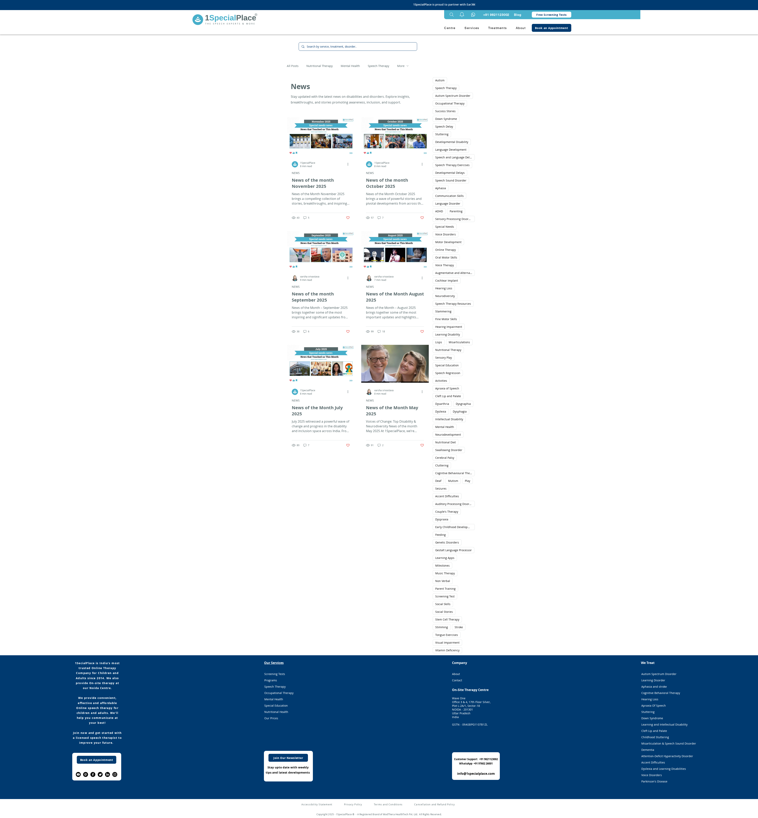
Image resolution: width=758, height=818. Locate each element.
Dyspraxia (441, 519)
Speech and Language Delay (454, 157)
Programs (270, 680)
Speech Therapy (378, 66)
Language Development (450, 149)
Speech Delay (444, 126)
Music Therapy (445, 573)
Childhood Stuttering (655, 737)
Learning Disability (447, 334)
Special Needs (444, 226)
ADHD (439, 211)
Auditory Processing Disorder (454, 504)
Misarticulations (459, 342)
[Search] (451, 15)
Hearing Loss (443, 288)
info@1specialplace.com (476, 773)
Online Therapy (445, 250)
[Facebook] (92, 774)
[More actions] (349, 164)
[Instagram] (114, 774)
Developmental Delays (450, 173)
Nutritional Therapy (319, 66)
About (456, 674)
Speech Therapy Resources (453, 304)
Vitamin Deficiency (447, 650)
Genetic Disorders (447, 542)
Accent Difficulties (447, 496)
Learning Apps (444, 558)
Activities (441, 381)
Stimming (441, 627)
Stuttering (441, 134)
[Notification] (473, 14)
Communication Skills (449, 196)
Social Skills (442, 604)
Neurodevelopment (448, 434)
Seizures (441, 488)
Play (467, 481)
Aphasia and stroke (654, 686)
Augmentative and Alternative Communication (455, 273)
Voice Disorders (445, 234)
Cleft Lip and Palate (448, 396)
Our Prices (271, 718)
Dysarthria (442, 404)
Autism (440, 80)
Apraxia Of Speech (653, 705)
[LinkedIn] (107, 774)
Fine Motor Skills (446, 319)
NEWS (296, 173)
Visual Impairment (447, 642)
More (400, 66)
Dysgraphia (463, 404)
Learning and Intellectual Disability (664, 724)
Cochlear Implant (446, 280)
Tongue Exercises (446, 635)
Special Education (447, 365)
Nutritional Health (276, 712)
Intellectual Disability (449, 419)
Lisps (438, 342)
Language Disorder (447, 203)
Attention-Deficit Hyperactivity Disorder (664, 756)
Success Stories (445, 111)
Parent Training (445, 588)
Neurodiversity (445, 296)
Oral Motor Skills (446, 257)
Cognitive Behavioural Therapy (455, 473)
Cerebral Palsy (444, 458)
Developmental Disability (451, 142)
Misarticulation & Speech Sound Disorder (664, 743)
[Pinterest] (85, 774)
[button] (462, 15)
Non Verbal (442, 581)
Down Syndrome (446, 119)
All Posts (292, 66)
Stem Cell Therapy (447, 619)
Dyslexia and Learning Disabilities (663, 769)
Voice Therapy (444, 265)
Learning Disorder (653, 680)
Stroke (459, 627)
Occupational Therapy (449, 103)
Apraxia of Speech (447, 388)
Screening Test (445, 596)
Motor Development (448, 242)
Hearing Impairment (448, 327)
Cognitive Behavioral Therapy (660, 693)
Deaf (438, 481)
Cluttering (441, 465)
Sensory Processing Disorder (454, 219)
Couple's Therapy (446, 511)
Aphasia (440, 188)
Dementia (647, 750)
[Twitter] (100, 774)
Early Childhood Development (455, 527)
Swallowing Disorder (448, 450)
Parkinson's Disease (654, 781)
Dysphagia (460, 411)
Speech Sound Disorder (450, 180)
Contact (457, 680)
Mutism (453, 481)
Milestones (442, 565)
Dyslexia (440, 411)
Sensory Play (443, 357)
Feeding (440, 535)
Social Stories (444, 612)
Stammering (443, 311)
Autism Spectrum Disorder (452, 96)
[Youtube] (78, 774)
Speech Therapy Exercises (452, 165)
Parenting (456, 211)
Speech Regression (447, 373)
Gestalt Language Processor (453, 550)
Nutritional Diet (445, 442)
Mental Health (350, 66)
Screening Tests (274, 674)
